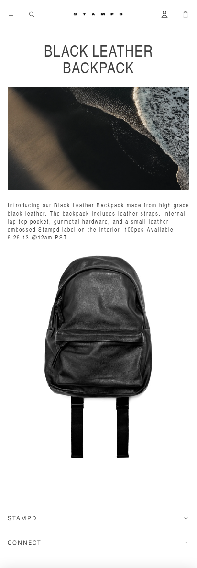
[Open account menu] (164, 14)
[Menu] (11, 14)
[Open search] (31, 14)
